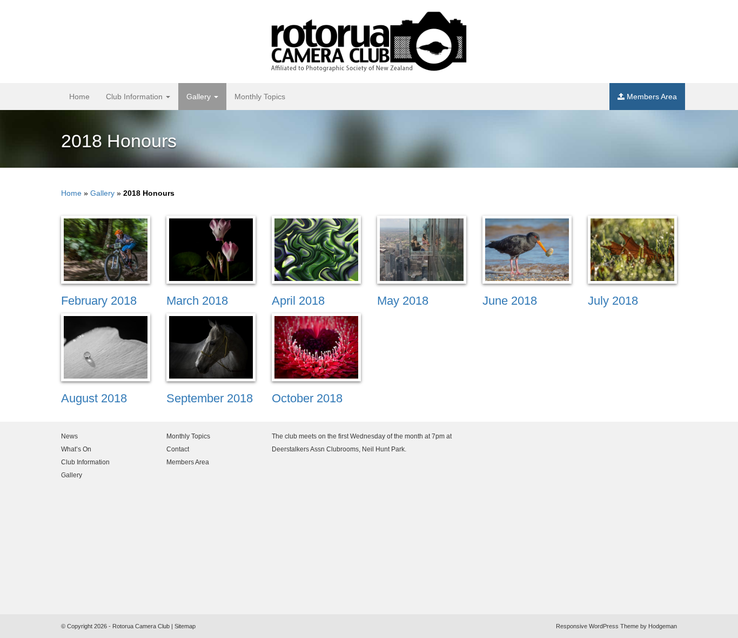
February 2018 (99, 300)
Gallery (199, 96)
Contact (177, 449)
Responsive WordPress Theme (597, 626)
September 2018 (209, 398)
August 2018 (94, 398)
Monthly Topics (259, 96)
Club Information (135, 96)
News (69, 436)
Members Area (651, 96)
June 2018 (509, 300)
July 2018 (613, 300)
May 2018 (402, 300)
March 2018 (197, 300)
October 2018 (307, 398)
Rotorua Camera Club (141, 626)
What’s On (76, 449)
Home (79, 96)
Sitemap (185, 626)
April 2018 (298, 300)
